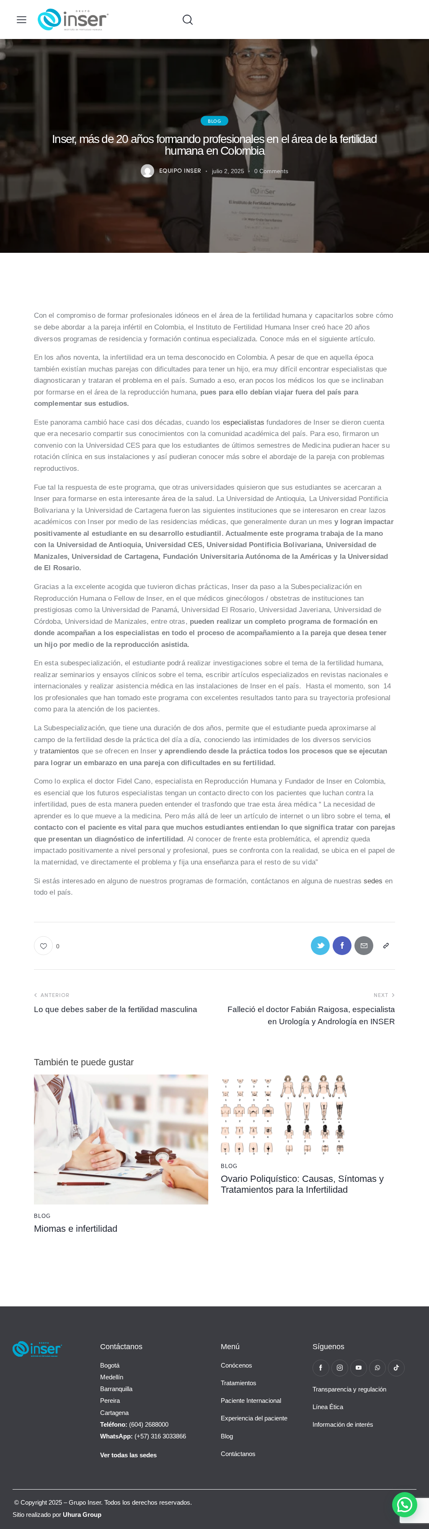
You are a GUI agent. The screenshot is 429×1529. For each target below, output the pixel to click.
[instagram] (339, 1368)
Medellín (111, 1377)
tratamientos (59, 751)
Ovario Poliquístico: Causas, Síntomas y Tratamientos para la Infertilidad (302, 1184)
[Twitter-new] (320, 945)
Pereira (110, 1400)
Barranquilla (116, 1388)
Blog (214, 120)
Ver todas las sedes (128, 1455)
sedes (373, 881)
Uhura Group (82, 1514)
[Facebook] (342, 945)
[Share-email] (363, 945)
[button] (21, 20)
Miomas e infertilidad (75, 1228)
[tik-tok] (396, 1368)
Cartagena (114, 1412)
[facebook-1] (321, 1368)
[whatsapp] (377, 1368)
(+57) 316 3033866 (143, 1436)
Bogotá (109, 1365)
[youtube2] (358, 1368)
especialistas (243, 422)
